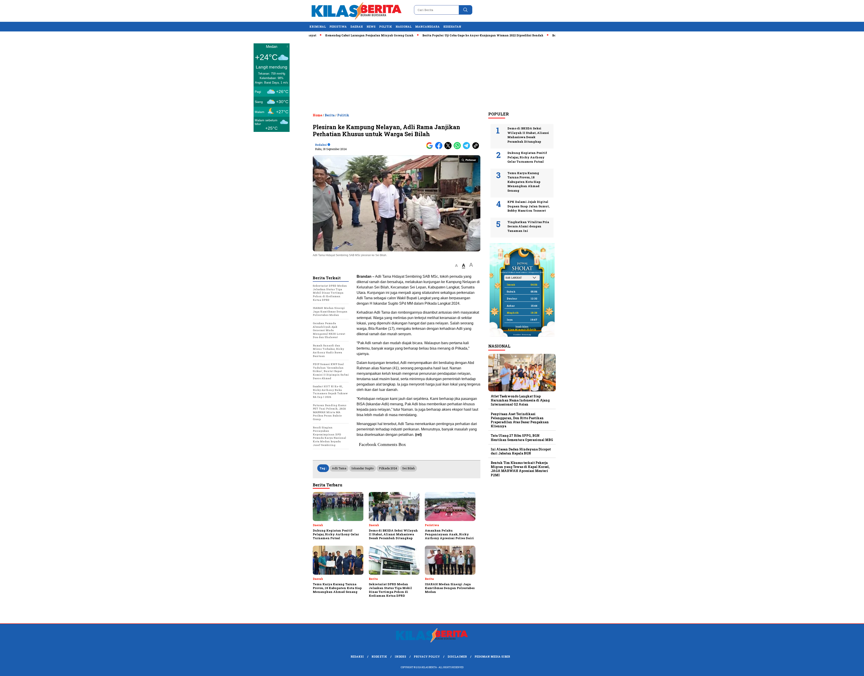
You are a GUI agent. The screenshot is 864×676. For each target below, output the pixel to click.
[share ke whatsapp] (458, 148)
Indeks (400, 656)
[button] (456, 265)
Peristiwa (338, 26)
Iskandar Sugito (362, 468)
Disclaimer (457, 656)
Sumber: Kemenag (522, 334)
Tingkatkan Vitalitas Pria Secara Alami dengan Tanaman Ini (528, 226)
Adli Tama (339, 468)
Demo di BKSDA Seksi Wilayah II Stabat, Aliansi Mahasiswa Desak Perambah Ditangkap (528, 135)
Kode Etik (379, 656)
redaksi (321, 144)
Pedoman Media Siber (492, 656)
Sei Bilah (408, 468)
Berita (330, 115)
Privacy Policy (427, 656)
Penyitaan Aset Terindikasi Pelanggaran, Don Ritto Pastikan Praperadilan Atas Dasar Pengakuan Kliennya (520, 420)
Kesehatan (452, 26)
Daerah (356, 26)
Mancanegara (427, 26)
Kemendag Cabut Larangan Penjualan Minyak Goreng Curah (343, 35)
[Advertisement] (432, 74)
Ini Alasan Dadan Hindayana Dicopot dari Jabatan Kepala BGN (521, 451)
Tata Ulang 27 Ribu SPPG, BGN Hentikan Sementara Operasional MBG (522, 437)
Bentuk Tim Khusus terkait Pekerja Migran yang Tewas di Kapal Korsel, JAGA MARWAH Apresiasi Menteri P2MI (520, 469)
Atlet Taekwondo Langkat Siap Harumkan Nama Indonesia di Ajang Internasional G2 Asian (520, 400)
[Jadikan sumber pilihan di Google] (430, 148)
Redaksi (357, 656)
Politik (385, 26)
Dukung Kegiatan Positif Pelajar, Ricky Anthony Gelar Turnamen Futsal (527, 157)
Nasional (404, 26)
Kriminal (317, 26)
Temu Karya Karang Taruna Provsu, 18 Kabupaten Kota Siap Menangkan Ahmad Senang (523, 182)
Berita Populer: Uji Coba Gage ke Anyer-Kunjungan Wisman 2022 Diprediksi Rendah (456, 35)
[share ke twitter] (449, 148)
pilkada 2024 (388, 468)
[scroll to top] (834, 669)
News (371, 26)
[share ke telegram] (467, 148)
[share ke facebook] (439, 148)
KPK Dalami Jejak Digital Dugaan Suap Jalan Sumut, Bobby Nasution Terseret (528, 206)
